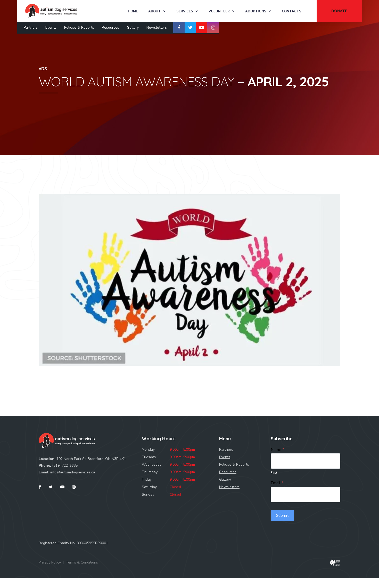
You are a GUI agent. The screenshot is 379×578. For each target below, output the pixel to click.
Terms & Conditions (82, 562)
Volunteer (219, 11)
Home (133, 11)
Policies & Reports (79, 27)
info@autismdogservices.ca (72, 472)
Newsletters (156, 27)
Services (184, 11)
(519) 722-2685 (65, 465)
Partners (31, 27)
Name (277, 449)
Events (50, 27)
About (154, 11)
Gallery (133, 27)
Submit (282, 515)
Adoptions (255, 11)
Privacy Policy (50, 562)
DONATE (339, 11)
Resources (110, 27)
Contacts (291, 11)
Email (277, 483)
